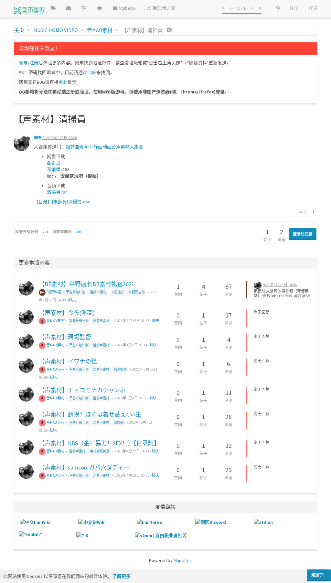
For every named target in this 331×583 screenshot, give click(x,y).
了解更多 (121, 576)
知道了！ (319, 575)
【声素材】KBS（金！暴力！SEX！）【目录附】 (99, 443)
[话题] (53, 8)
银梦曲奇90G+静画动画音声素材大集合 (104, 147)
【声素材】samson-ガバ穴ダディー (84, 467)
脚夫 (38, 137)
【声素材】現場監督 (65, 337)
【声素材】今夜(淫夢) (67, 313)
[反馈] (68, 8)
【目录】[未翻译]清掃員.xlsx (62, 202)
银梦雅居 (54, 291)
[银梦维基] (84, 8)
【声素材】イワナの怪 (68, 361)
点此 (63, 82)
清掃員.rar (57, 192)
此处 (91, 72)
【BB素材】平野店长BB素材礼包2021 (86, 284)
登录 (23, 63)
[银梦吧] (99, 8)
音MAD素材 (55, 320)
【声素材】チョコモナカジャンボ (82, 390)
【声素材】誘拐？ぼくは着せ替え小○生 (90, 414)
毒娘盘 (53, 169)
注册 (33, 63)
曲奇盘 (53, 163)
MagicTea (183, 560)
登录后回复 (302, 234)
